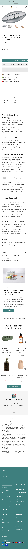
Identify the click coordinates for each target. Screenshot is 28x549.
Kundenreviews (5, 522)
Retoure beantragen (20, 487)
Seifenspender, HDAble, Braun (7, 376)
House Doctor (7, 372)
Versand (17, 526)
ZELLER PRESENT (7, 346)
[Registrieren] (23, 476)
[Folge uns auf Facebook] (3, 506)
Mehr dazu (16, 3)
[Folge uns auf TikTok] (3, 509)
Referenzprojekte (6, 524)
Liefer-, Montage (7, 74)
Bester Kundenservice (7, 485)
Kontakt (4, 527)
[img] (5, 430)
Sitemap (17, 531)
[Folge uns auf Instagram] (6, 506)
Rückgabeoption (17, 74)
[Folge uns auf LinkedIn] (6, 509)
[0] (22, 7)
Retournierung (18, 529)
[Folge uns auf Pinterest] (9, 506)
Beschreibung (5, 112)
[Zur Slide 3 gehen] (14, 412)
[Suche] (5, 7)
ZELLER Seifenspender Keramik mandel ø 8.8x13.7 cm (21, 377)
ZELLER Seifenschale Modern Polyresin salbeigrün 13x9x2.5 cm (7, 350)
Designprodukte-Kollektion (19, 147)
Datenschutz (18, 521)
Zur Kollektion (14, 386)
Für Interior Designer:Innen (19, 505)
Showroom (17, 81)
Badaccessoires (5, 132)
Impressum (18, 524)
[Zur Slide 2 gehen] (13, 412)
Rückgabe (4, 239)
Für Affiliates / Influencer (5, 531)
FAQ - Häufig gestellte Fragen (20, 493)
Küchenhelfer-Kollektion (11, 193)
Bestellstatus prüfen (20, 484)
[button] (5, 49)
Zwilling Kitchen (6, 30)
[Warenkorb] (25, 7)
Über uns (4, 517)
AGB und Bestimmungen (19, 518)
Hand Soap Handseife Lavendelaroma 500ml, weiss (21, 350)
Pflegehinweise (19, 496)
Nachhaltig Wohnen (20, 501)
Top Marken (4, 487)
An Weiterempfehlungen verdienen (7, 501)
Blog (16, 499)
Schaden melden (19, 489)
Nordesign (20, 346)
